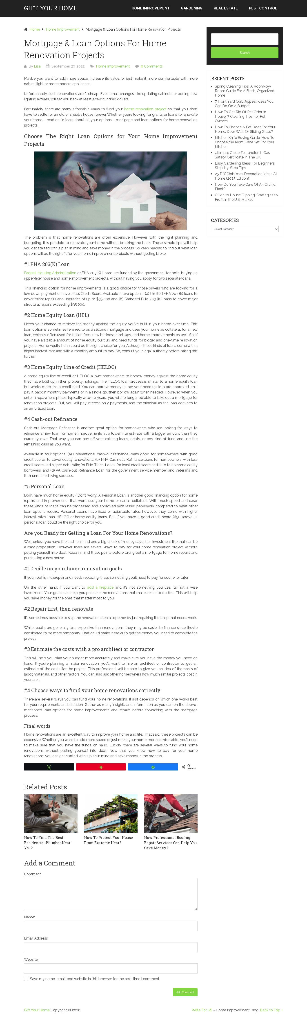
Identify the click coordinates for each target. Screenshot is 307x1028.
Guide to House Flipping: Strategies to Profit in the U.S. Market (246, 197)
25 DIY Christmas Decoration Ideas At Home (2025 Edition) (246, 176)
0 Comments (152, 66)
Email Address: (36, 938)
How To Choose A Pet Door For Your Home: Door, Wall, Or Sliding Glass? (245, 129)
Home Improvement (151, 8)
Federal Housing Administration (50, 273)
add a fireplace (100, 587)
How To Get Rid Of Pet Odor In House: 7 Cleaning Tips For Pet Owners (240, 116)
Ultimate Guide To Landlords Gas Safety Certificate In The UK (242, 155)
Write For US (202, 1010)
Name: (29, 917)
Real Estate (226, 8)
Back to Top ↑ (271, 1010)
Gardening (191, 8)
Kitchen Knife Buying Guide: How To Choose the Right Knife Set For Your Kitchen (244, 142)
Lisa (37, 66)
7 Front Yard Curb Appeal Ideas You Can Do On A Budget (244, 103)
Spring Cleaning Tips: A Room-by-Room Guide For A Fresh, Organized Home (244, 90)
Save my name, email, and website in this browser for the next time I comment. (95, 979)
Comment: (33, 874)
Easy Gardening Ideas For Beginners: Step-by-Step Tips (245, 165)
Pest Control (263, 8)
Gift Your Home (51, 8)
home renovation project (145, 109)
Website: (31, 959)
